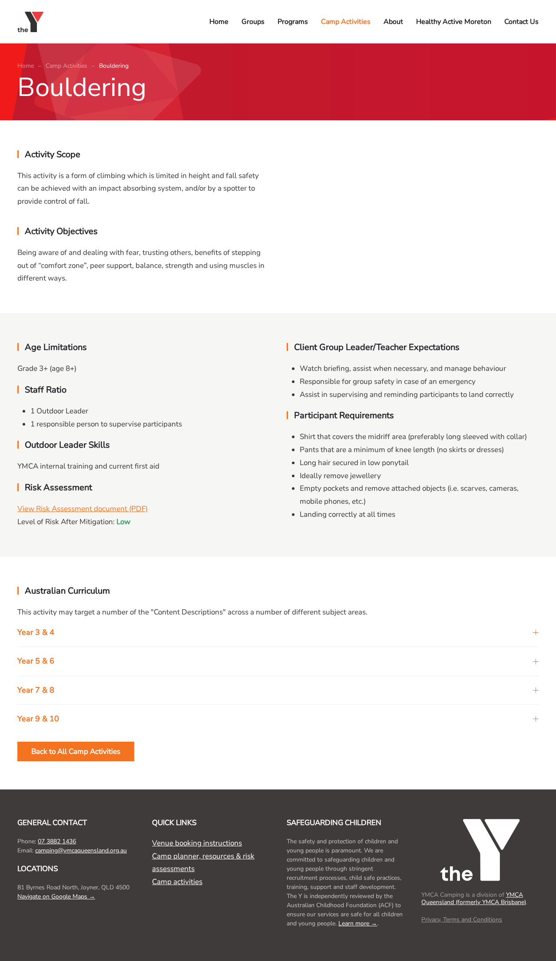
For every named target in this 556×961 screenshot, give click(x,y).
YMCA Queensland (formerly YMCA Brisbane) (473, 898)
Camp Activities (346, 21)
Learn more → (357, 923)
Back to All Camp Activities (75, 751)
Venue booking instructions (197, 843)
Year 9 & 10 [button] (38, 718)
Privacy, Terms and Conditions (461, 919)
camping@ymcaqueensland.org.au (81, 850)
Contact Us (521, 21)
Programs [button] (293, 21)
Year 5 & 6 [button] (35, 661)
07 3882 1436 (57, 841)
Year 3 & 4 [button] (35, 632)
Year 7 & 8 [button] (35, 690)
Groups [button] (253, 21)
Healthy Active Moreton (453, 21)
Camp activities (177, 882)
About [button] (393, 21)
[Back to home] (32, 21)
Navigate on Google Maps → (56, 896)
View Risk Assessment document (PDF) (82, 509)
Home (218, 21)
